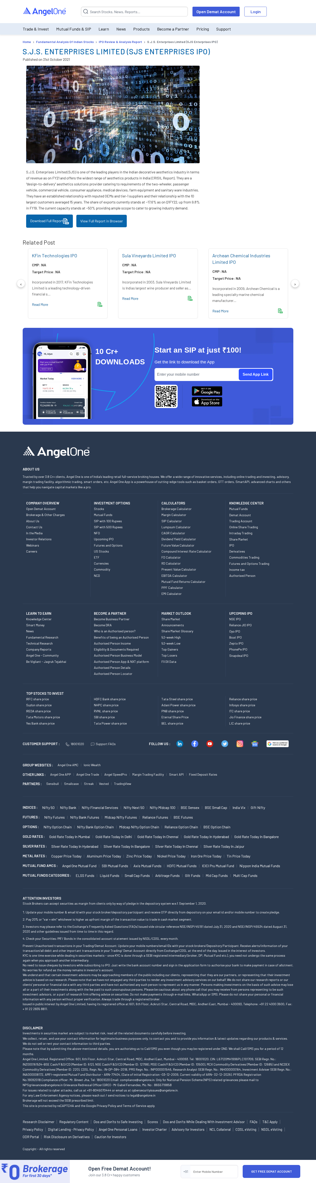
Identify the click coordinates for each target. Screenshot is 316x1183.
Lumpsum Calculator (176, 527)
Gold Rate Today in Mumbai (69, 836)
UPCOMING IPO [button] (240, 613)
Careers (31, 551)
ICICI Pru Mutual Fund (218, 865)
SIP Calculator (171, 521)
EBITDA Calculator (174, 576)
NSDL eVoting (271, 1129)
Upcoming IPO (104, 539)
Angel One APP (60, 774)
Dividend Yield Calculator (178, 539)
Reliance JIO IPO (240, 625)
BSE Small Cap (216, 807)
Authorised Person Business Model (118, 655)
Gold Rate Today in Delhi (114, 836)
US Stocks (101, 551)
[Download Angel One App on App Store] (207, 402)
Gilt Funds (192, 875)
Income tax (237, 570)
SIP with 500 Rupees (108, 527)
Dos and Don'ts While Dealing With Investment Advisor (204, 1122)
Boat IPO (235, 637)
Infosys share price (242, 705)
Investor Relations (39, 539)
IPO (231, 545)
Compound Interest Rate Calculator (186, 551)
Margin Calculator (173, 515)
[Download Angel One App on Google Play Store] (207, 391)
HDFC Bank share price (110, 699)
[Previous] (21, 283)
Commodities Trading (244, 557)
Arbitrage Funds (167, 875)
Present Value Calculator (178, 569)
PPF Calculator (172, 588)
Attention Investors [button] (42, 898)
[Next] (295, 283)
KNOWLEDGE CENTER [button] (246, 503)
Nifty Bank (68, 807)
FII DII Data (168, 662)
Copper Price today (66, 856)
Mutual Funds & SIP (73, 28)
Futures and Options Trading (249, 563)
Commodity (102, 569)
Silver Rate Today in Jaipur (224, 846)
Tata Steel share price (177, 699)
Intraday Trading (240, 533)
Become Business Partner (112, 619)
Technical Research (39, 643)
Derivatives (237, 551)
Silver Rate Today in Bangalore (127, 846)
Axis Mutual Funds (147, 865)
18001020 (77, 744)
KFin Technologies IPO (54, 255)
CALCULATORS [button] (173, 503)
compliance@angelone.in (137, 1080)
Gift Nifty (258, 807)
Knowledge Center (39, 619)
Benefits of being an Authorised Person (121, 637)
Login (256, 11)
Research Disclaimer (38, 1122)
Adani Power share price (178, 705)
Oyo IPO (234, 631)
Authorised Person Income (112, 643)
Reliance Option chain (181, 827)
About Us (32, 521)
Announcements (172, 625)
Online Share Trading (243, 527)
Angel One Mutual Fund (79, 865)
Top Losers (169, 655)
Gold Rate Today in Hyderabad (206, 836)
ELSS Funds (85, 875)
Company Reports (38, 649)
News (121, 28)
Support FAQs (106, 744)
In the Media (34, 533)
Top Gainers (169, 649)
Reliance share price (243, 699)
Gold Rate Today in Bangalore (256, 836)
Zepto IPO (236, 643)
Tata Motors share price (43, 717)
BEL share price (172, 723)
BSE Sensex (190, 807)
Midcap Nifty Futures (121, 817)
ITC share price (239, 711)
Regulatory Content (74, 1122)
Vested (104, 784)
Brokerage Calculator (176, 509)
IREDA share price (38, 711)
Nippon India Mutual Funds (259, 865)
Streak (89, 784)
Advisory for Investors (188, 1129)
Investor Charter (154, 1129)
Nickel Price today (171, 856)
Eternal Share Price (175, 717)
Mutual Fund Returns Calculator (183, 582)
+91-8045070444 (99, 1090)
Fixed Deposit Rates (203, 774)
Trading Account (240, 521)
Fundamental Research (42, 637)
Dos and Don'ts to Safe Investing (118, 1122)
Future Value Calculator (177, 545)
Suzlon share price (39, 705)
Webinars (32, 545)
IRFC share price (37, 699)
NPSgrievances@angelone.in (43, 1085)
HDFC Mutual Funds (182, 865)
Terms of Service (134, 1106)
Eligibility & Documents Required (116, 649)
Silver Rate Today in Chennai (176, 846)
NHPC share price (106, 705)
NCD (97, 576)
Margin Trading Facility (148, 774)
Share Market (238, 539)
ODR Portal (31, 1137)
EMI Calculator (171, 594)
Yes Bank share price (40, 723)
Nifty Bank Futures (84, 817)
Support (223, 28)
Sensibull (52, 784)
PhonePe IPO (238, 649)
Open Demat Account (216, 11)
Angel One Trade (87, 774)
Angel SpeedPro (115, 774)
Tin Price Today (238, 856)
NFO (97, 533)
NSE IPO (235, 619)
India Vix (238, 807)
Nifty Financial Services (100, 807)
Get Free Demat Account (271, 1171)
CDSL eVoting (245, 1129)
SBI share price (104, 717)
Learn (104, 28)
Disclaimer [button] (33, 1028)
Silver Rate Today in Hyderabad (74, 846)
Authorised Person (242, 576)
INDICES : (30, 807)
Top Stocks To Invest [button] (45, 693)
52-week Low (170, 643)
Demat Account (240, 515)
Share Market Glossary (177, 631)
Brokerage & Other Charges (45, 515)
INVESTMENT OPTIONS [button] (112, 503)
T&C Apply (270, 1122)
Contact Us (34, 527)
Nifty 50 (48, 807)
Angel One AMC (68, 765)
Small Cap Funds (137, 875)
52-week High (171, 637)
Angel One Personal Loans (118, 1129)
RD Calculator (171, 563)
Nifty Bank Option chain (95, 827)
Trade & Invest (36, 28)
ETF (96, 557)
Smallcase (71, 784)
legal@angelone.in (142, 1095)
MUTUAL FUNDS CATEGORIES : (47, 875)
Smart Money (35, 625)
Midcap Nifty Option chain (139, 827)
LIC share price (239, 723)
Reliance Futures (155, 817)
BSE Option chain (216, 827)
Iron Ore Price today (206, 856)
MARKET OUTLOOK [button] (176, 613)
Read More (40, 304)
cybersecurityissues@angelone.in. (155, 1090)
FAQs (253, 1122)
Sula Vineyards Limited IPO (149, 255)
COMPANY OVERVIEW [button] (42, 503)
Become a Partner (173, 28)
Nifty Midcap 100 (162, 807)
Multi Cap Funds (245, 875)
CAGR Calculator (173, 533)
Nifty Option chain (57, 827)
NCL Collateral (220, 1129)
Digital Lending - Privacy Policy (71, 1129)
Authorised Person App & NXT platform (121, 662)
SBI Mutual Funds (115, 865)
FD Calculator (171, 557)
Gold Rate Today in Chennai (158, 836)
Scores (152, 1122)
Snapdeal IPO (238, 656)
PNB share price (172, 711)
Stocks (99, 509)
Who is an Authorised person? (115, 631)
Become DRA (103, 625)
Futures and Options (108, 545)
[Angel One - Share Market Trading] (45, 11)
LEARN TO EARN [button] (38, 613)
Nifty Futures (54, 817)
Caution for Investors (110, 1137)
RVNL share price (106, 711)
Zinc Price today (139, 856)
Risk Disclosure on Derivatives (67, 1137)
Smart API (176, 774)
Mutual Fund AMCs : (40, 865)
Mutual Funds (103, 515)
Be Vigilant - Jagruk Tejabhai (46, 662)
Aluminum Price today (104, 856)
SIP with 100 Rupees (108, 521)
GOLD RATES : (34, 836)
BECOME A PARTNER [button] (110, 613)
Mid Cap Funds (217, 875)
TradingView (122, 784)
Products (141, 28)
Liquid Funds (109, 875)
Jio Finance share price (245, 717)
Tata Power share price (110, 723)
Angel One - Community (42, 655)
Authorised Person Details (112, 668)
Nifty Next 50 (134, 807)
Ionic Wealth (92, 765)
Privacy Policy (106, 1106)
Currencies (101, 563)
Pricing (202, 28)
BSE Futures (183, 817)
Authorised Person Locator (113, 674)
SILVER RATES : (35, 846)
